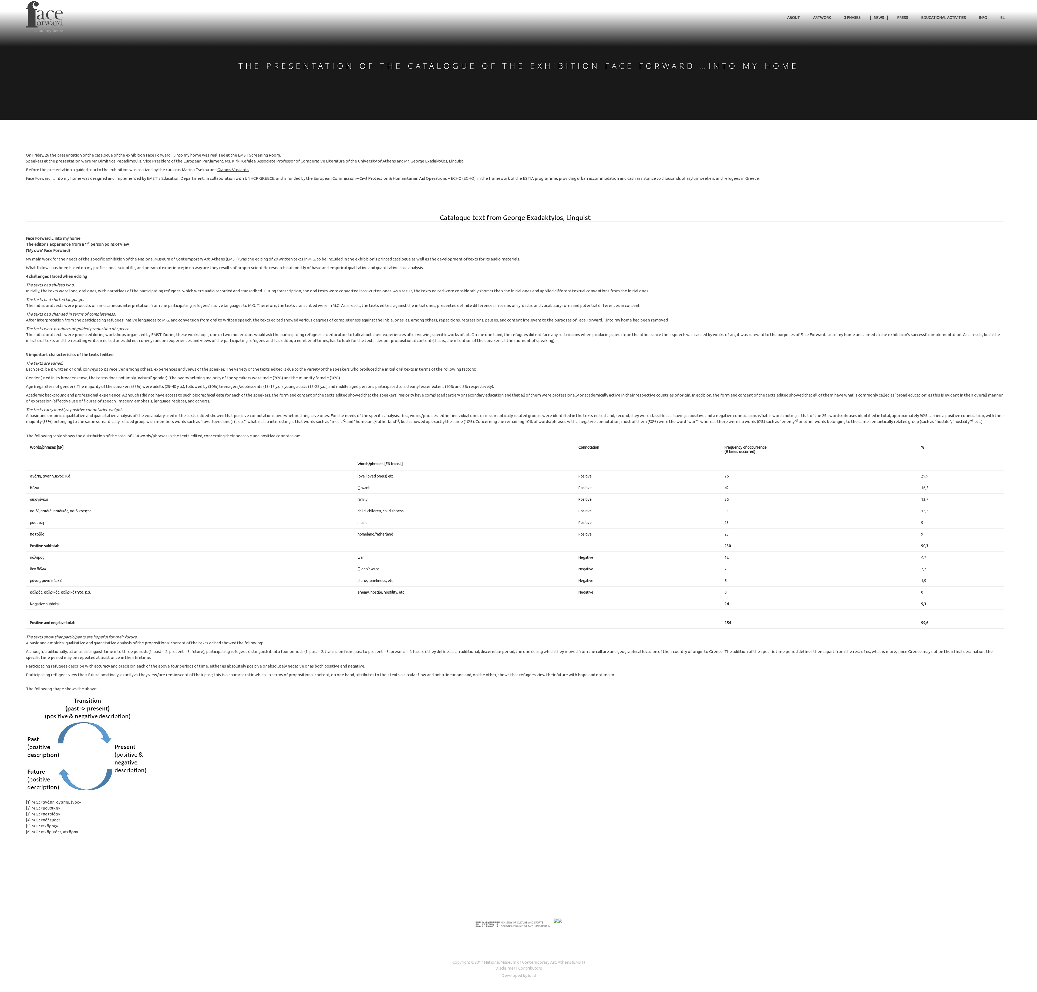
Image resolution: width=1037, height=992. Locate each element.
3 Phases (852, 17)
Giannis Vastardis (233, 169)
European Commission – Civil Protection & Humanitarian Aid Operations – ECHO (388, 178)
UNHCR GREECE (259, 178)
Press (902, 17)
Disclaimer (505, 968)
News (879, 17)
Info (983, 17)
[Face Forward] (44, 17)
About (793, 17)
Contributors (530, 968)
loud (532, 975)
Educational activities (943, 17)
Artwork (822, 17)
